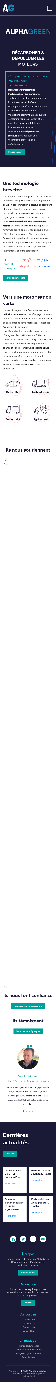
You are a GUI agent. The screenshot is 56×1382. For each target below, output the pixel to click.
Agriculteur (29, 1331)
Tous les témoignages (28, 1031)
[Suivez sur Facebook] (33, 1239)
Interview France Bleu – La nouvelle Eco (14, 1174)
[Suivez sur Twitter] (23, 1239)
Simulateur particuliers (29, 1349)
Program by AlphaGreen (29, 1353)
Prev (6, 460)
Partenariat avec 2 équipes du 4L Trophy (40, 1202)
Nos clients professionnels (28, 1006)
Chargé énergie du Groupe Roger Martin (28, 1081)
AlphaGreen (14, 1371)
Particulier (29, 1319)
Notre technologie (15, 278)
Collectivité (29, 1327)
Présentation (15, 152)
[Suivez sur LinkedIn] (13, 1239)
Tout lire (9, 1153)
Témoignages (29, 1357)
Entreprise (29, 1323)
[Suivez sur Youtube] (43, 1239)
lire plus (12, 1184)
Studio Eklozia (18, 1374)
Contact (28, 1302)
